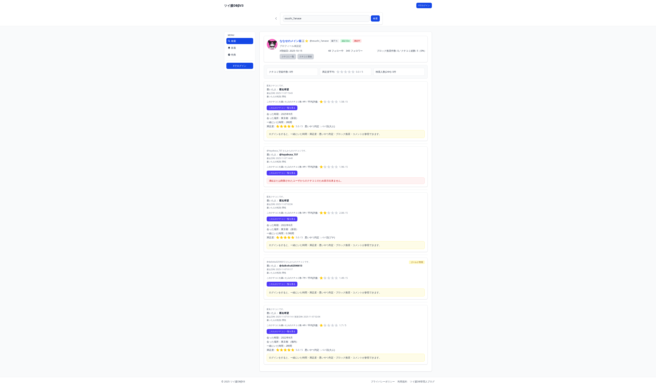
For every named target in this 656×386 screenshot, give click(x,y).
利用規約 (402, 381)
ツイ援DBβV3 (233, 5)
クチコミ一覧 (288, 56)
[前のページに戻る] (276, 18)
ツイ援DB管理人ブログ (422, 381)
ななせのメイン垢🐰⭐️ (294, 41)
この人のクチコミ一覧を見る (282, 107)
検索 (375, 18)
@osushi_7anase (319, 40)
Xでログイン (424, 5)
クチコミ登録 (305, 56)
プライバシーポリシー (383, 381)
